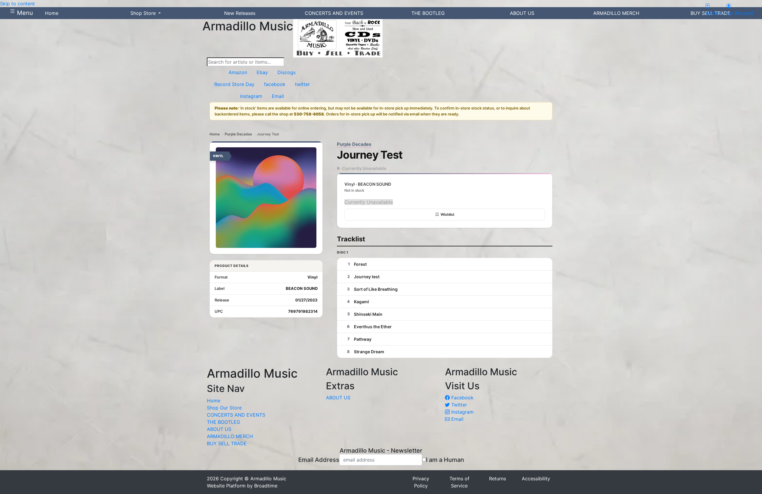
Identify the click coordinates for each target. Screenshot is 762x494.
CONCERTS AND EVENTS (236, 415)
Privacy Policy (421, 482)
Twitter (458, 405)
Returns (497, 479)
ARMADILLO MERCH (230, 436)
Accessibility (536, 479)
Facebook (462, 398)
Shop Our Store (224, 408)
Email (456, 419)
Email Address (318, 459)
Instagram (462, 412)
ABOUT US (219, 429)
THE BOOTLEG (223, 422)
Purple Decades (238, 134)
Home (215, 134)
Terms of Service (459, 482)
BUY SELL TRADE (227, 443)
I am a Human (445, 459)
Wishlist (448, 214)
